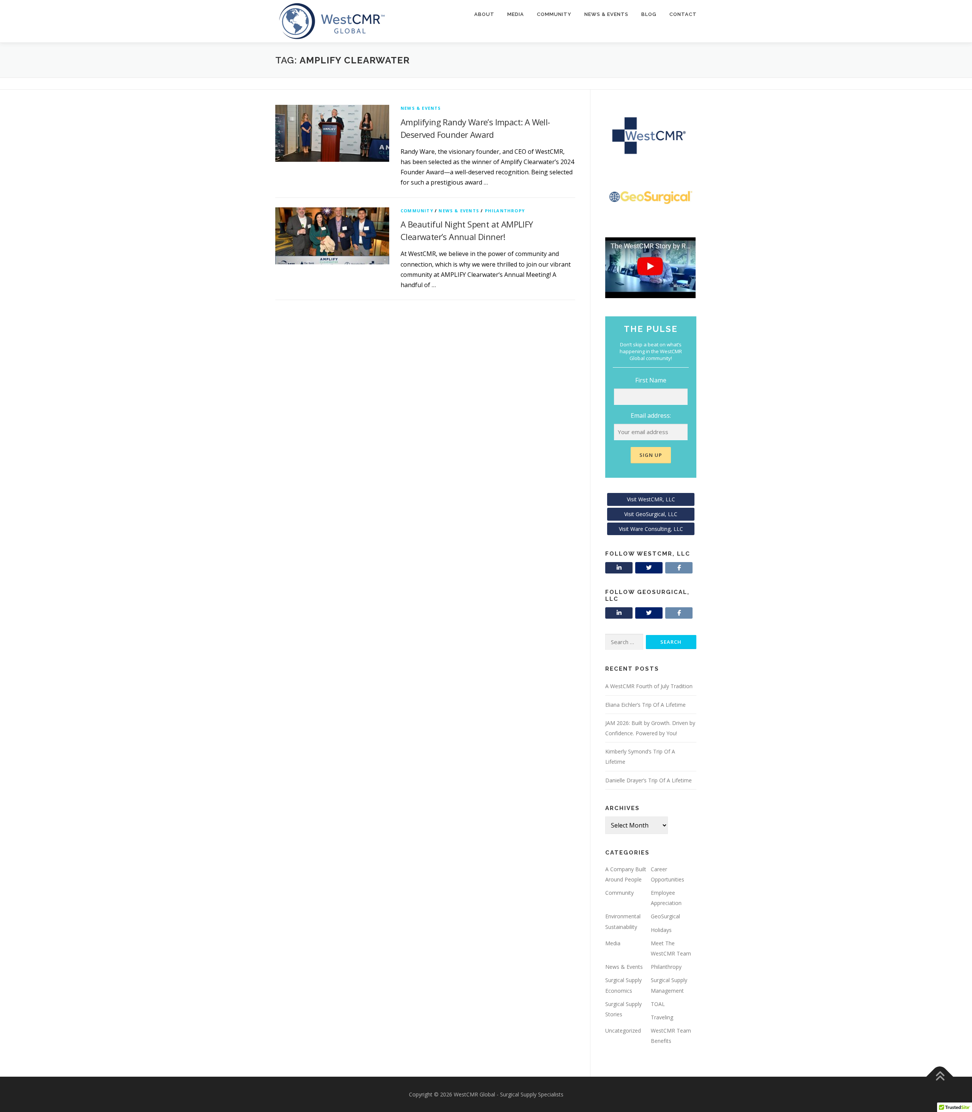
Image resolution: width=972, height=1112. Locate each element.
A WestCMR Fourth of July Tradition (649, 686)
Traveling (662, 1017)
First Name (650, 380)
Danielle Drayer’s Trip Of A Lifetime (648, 780)
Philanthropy (505, 210)
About (484, 14)
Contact (683, 14)
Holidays (661, 930)
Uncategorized (623, 1030)
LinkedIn (619, 567)
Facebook (679, 567)
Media (515, 14)
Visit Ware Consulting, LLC (651, 528)
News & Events (606, 14)
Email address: (651, 415)
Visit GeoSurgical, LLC (650, 514)
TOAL (658, 1004)
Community (554, 14)
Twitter (649, 567)
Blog (648, 14)
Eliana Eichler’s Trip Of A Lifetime (645, 704)
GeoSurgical (665, 916)
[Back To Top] (939, 1076)
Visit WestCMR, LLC (651, 499)
